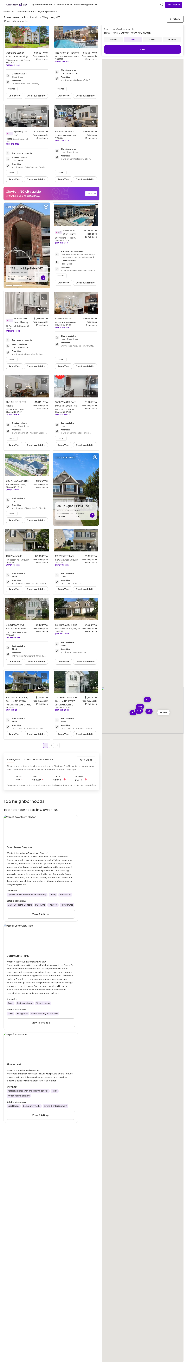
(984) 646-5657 (13, 565)
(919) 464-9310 (62, 634)
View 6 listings (41, 914)
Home (7, 12)
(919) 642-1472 (12, 144)
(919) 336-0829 (62, 327)
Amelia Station (63, 318)
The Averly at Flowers (67, 53)
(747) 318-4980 (13, 331)
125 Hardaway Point (66, 625)
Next (142, 49)
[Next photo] (95, 37)
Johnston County (25, 12)
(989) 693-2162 (13, 65)
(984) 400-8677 (62, 414)
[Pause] (46, 206)
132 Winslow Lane (65, 556)
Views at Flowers (64, 131)
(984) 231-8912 (12, 490)
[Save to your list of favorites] (44, 31)
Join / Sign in (173, 5)
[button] (163, 712)
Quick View (14, 96)
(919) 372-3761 (61, 243)
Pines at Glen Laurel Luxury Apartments (22, 322)
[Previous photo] (56, 37)
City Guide (86, 760)
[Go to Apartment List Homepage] (16, 4)
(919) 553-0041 (12, 710)
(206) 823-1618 (12, 414)
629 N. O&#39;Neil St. (17, 481)
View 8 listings (40, 1115)
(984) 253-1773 (62, 140)
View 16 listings (41, 1022)
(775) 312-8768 (62, 61)
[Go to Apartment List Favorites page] (162, 4)
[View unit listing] (43, 277)
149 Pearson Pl (14, 556)
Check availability (36, 96)
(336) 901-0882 (13, 637)
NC (13, 12)
